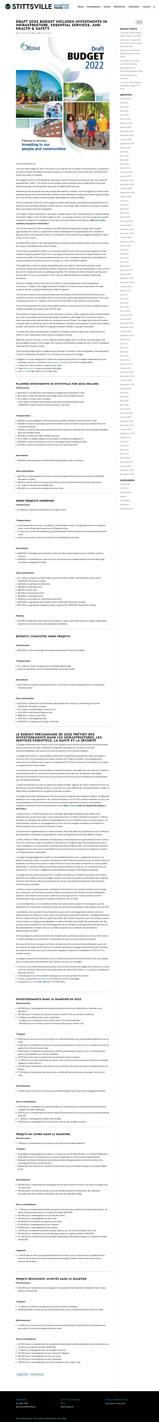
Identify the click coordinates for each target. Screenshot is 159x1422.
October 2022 (126, 286)
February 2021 (126, 364)
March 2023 (125, 266)
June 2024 (124, 205)
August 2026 (125, 98)
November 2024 (127, 184)
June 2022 (124, 298)
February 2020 (126, 413)
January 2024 (125, 225)
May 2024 (124, 209)
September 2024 (127, 192)
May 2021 (124, 351)
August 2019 (125, 437)
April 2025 (124, 164)
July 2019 (124, 441)
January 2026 (125, 127)
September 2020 (127, 384)
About (81, 7)
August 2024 (125, 196)
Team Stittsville (24, 33)
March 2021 (125, 360)
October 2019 (126, 429)
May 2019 (124, 449)
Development (94, 7)
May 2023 (124, 258)
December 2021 (127, 323)
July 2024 (124, 200)
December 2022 (127, 278)
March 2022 (125, 311)
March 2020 (125, 409)
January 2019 (125, 466)
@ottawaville (44, 978)
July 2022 (124, 294)
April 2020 (124, 405)
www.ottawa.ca (67, 1406)
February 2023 (126, 270)
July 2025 (124, 151)
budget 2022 (22, 1374)
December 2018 (127, 470)
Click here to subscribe (115, 1403)
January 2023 (125, 274)
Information (47, 33)
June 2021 (124, 347)
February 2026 (126, 123)
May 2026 (124, 111)
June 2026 (124, 107)
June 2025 (124, 155)
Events (107, 7)
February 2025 (126, 172)
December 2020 (127, 372)
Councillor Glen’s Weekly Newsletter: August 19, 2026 (130, 85)
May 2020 (124, 400)
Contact (146, 7)
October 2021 (126, 331)
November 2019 (127, 425)
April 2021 (124, 356)
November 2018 (127, 474)
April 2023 (124, 262)
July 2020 (124, 392)
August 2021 (125, 339)
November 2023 (127, 233)
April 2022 (124, 307)
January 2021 (125, 368)
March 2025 (125, 168)
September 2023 (127, 241)
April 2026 (124, 115)
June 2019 (124, 445)
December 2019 (127, 421)
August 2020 (125, 388)
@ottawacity (29, 368)
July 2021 (124, 343)
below (98, 220)
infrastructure (37, 1374)
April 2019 (124, 454)
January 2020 (125, 417)
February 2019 (126, 462)
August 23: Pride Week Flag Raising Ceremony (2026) (130, 53)
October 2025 (126, 139)
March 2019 (125, 458)
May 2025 (124, 160)
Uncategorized (126, 508)
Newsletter (119, 7)
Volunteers (133, 7)
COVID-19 (124, 488)
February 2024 (126, 221)
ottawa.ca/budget (59, 362)
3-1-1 (63, 1403)
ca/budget (88, 969)
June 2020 (124, 396)
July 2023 (124, 249)
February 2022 (126, 315)
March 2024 (125, 217)
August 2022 (125, 290)
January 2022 (125, 319)
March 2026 (125, 119)
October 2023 (126, 237)
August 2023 (125, 245)
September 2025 (127, 143)
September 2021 (127, 335)
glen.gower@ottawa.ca (26, 1406)
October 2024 (126, 188)
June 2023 (124, 253)
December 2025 (127, 131)
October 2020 (126, 380)
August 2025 (125, 147)
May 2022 (124, 303)
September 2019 (127, 433)
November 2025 (127, 135)
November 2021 (127, 327)
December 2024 (127, 180)
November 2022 (127, 282)
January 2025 (125, 176)
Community (125, 484)
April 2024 (124, 213)
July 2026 (124, 102)
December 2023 (127, 229)
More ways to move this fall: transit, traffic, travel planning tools (130, 43)
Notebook (124, 504)
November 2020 (127, 376)
